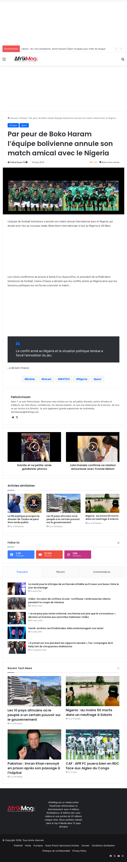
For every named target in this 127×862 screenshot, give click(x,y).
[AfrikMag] (26, 59)
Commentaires (101, 571)
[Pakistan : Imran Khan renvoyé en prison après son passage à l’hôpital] (34, 744)
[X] (17, 417)
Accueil (14, 118)
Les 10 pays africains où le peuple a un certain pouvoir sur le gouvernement (63, 519)
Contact (85, 845)
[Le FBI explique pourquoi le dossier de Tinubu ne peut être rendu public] (25, 503)
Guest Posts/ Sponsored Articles (62, 845)
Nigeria (82, 379)
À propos (38, 845)
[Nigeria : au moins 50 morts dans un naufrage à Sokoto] (102, 503)
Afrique (23, 118)
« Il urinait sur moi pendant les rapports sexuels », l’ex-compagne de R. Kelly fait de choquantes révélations (70, 644)
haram (47, 379)
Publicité (18, 845)
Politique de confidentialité (56, 850)
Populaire (22, 571)
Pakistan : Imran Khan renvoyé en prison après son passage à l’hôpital (34, 768)
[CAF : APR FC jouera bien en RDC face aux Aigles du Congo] (92, 744)
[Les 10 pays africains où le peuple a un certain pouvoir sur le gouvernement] (63, 503)
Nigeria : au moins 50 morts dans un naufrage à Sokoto (102, 517)
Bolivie (30, 379)
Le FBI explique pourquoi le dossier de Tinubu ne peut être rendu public (24, 519)
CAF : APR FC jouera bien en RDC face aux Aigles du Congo (92, 765)
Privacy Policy (79, 850)
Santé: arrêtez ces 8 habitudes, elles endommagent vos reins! (65, 628)
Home (28, 845)
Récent (60, 571)
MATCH (65, 379)
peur (98, 379)
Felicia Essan (16, 162)
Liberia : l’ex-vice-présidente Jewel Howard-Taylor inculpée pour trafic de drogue (63, 48)
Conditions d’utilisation (103, 845)
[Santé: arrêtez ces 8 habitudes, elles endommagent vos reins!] (17, 633)
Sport (24, 125)
